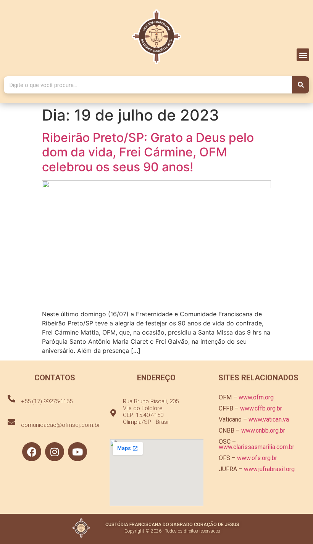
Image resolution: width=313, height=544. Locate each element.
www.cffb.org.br (261, 408)
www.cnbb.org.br (263, 430)
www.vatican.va (268, 419)
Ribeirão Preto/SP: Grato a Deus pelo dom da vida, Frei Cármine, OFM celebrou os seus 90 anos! (148, 152)
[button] (303, 54)
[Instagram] (54, 451)
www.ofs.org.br (257, 458)
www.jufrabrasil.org (269, 469)
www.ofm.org (256, 397)
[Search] (300, 84)
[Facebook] (31, 451)
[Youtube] (77, 451)
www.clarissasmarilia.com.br (256, 447)
